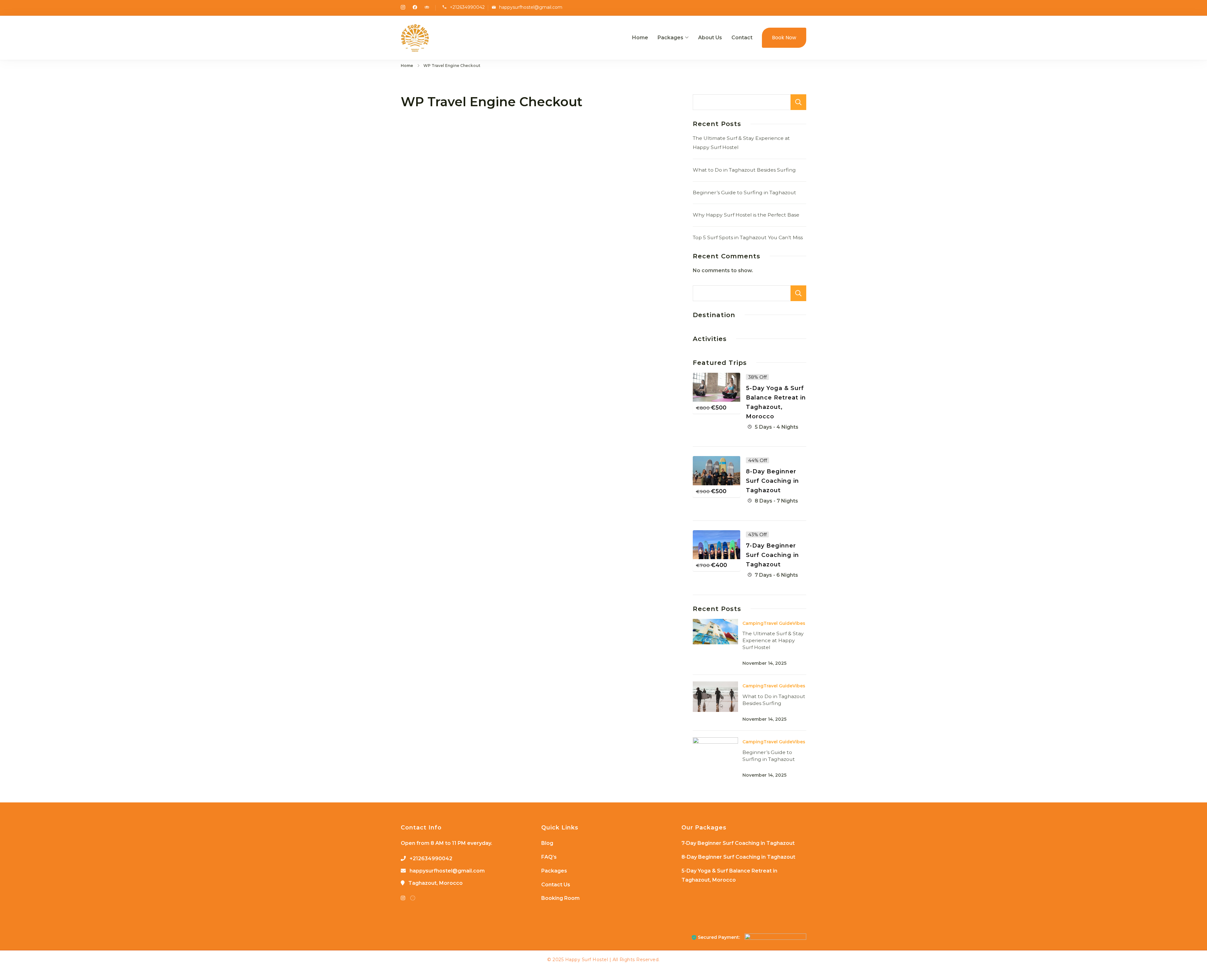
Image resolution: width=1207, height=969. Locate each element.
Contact (741, 38)
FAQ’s (549, 857)
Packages (670, 38)
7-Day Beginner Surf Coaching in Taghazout (772, 555)
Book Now (784, 37)
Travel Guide (777, 623)
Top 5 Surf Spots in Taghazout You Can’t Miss (748, 237)
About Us (710, 38)
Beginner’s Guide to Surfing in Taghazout (744, 192)
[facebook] (415, 8)
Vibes (798, 623)
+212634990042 (467, 7)
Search (798, 102)
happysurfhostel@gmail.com (530, 7)
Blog (547, 843)
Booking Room (560, 898)
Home (640, 38)
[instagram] (403, 8)
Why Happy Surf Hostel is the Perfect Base (746, 215)
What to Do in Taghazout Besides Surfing (744, 170)
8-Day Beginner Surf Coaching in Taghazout (772, 481)
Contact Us (555, 885)
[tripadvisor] (427, 8)
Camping (752, 623)
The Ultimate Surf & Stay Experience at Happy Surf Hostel (773, 640)
